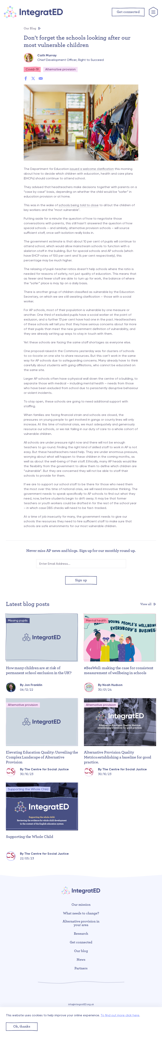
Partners (81, 968)
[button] (22, 1026)
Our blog (81, 951)
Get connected (81, 942)
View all (146, 604)
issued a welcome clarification (92, 169)
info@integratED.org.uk (81, 1004)
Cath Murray (47, 55)
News (81, 960)
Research (81, 934)
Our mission (81, 905)
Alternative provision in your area (81, 923)
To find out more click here (120, 1015)
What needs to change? (81, 913)
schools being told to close (79, 205)
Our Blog (30, 28)
